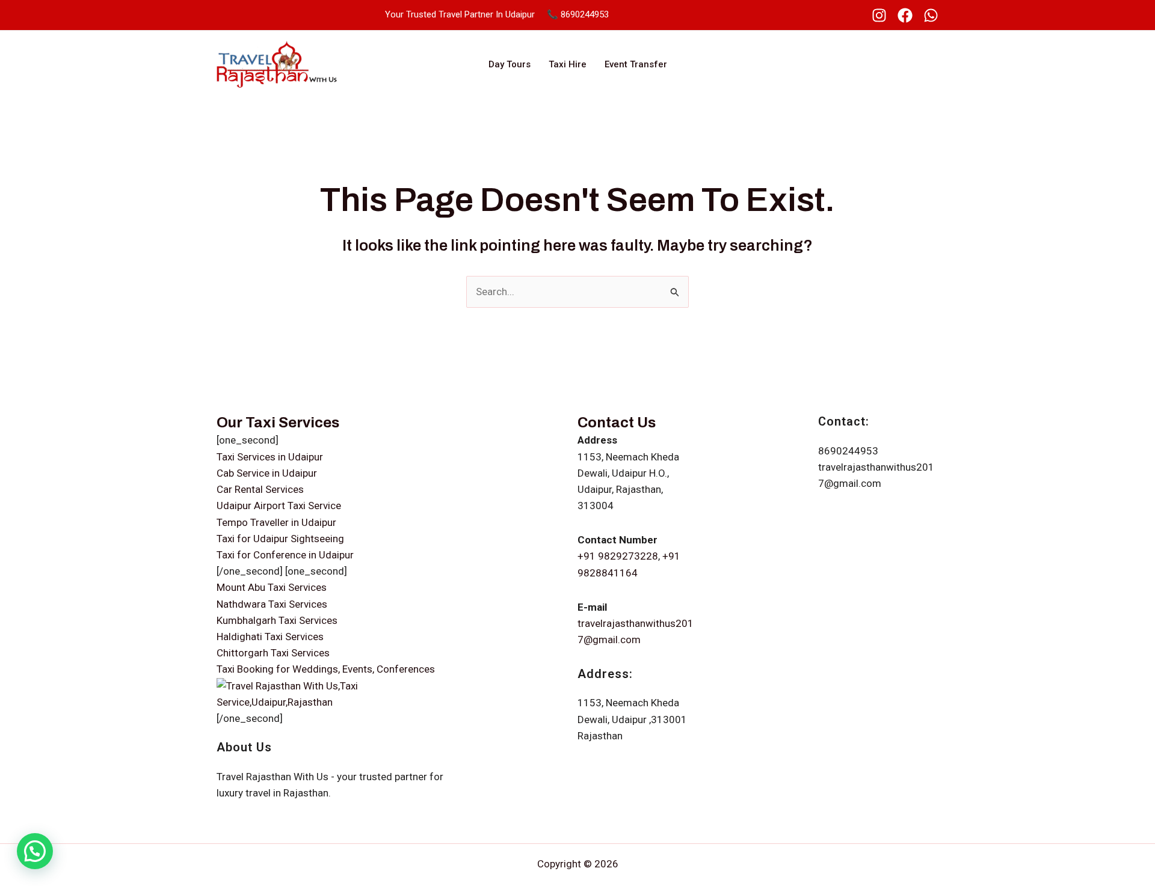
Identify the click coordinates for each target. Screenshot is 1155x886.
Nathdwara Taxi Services (272, 604)
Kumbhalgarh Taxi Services (277, 620)
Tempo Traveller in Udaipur (276, 522)
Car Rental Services (260, 489)
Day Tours (509, 64)
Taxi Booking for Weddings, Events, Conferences (326, 669)
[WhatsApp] (930, 15)
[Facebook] (905, 15)
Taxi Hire (568, 64)
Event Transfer (636, 64)
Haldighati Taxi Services (270, 637)
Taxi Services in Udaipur (270, 457)
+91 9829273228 (618, 556)
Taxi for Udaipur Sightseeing (280, 539)
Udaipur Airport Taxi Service (279, 506)
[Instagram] (879, 15)
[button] (35, 851)
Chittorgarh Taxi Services (273, 653)
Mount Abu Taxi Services (272, 587)
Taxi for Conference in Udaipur (285, 555)
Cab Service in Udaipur (267, 473)
